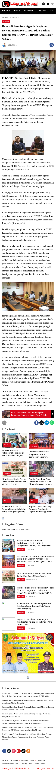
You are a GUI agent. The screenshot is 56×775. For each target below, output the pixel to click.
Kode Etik (14, 760)
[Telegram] (46, 422)
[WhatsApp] (51, 422)
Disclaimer (41, 760)
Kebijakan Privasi (27, 760)
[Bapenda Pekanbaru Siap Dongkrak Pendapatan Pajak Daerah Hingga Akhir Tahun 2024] (41, 496)
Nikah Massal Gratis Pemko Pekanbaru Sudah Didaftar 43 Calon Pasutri (14, 482)
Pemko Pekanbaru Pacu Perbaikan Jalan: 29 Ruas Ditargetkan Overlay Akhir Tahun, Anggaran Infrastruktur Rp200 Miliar (40, 482)
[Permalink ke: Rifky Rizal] (5, 45)
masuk (13, 529)
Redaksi (5, 760)
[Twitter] (41, 422)
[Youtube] (19, 751)
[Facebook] (36, 422)
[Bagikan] (51, 45)
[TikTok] (23, 751)
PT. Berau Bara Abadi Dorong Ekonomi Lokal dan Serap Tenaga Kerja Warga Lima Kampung (14, 509)
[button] (43, 3)
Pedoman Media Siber (10, 764)
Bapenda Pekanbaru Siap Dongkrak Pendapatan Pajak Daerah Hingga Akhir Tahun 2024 (40, 509)
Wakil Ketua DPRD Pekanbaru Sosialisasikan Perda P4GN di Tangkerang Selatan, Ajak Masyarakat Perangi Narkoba (14, 453)
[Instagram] (14, 751)
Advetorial (6, 21)
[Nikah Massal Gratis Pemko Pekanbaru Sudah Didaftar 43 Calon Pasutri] (14, 469)
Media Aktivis (40, 764)
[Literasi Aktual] (20, 4)
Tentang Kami (26, 764)
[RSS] (28, 751)
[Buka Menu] (47, 3)
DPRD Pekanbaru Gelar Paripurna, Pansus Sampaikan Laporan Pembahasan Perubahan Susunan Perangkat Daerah (41, 454)
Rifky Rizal (11, 44)
